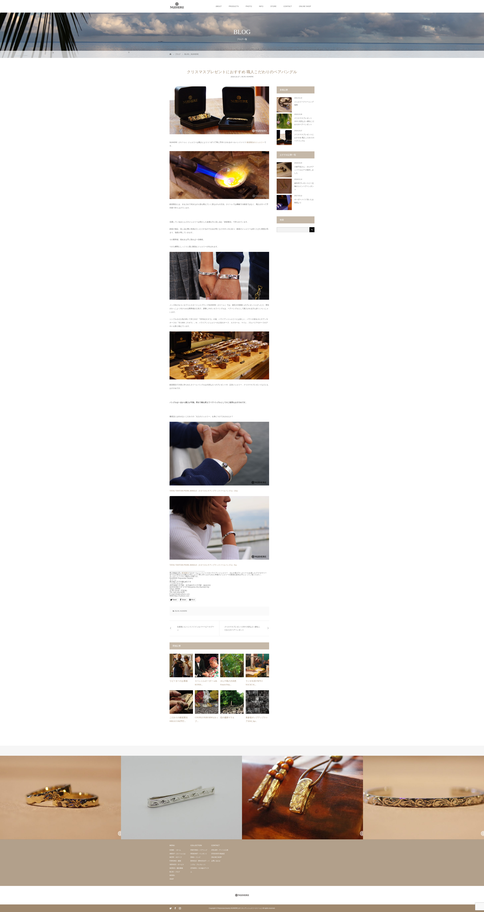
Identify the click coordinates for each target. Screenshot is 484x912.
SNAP (172, 879)
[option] (60, 797)
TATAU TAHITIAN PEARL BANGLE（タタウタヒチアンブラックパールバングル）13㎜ (204, 491)
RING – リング (195, 857)
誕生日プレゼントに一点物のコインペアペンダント (304, 186)
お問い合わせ (215, 861)
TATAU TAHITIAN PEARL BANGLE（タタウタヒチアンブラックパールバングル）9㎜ (203, 565)
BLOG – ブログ (175, 872)
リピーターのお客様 (179, 681)
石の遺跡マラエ (227, 717)
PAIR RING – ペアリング (198, 850)
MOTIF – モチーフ (176, 857)
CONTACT (287, 6)
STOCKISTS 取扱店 (218, 854)
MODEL (172, 875)
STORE (273, 6)
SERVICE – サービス (177, 864)
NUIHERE (250, 77)
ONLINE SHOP (305, 6)
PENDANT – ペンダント (198, 854)
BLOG (244, 77)
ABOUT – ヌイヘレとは (177, 854)
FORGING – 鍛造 (175, 861)
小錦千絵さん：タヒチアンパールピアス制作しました (304, 170)
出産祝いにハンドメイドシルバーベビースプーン (195, 628)
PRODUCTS (234, 6)
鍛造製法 (185, 573)
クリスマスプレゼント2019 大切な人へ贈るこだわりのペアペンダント (242, 628)
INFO (261, 6)
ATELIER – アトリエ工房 (219, 850)
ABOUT (219, 6)
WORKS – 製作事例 (176, 868)
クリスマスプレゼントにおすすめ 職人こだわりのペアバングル (304, 138)
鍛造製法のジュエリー (255, 142)
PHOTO (249, 6)
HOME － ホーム (175, 850)
